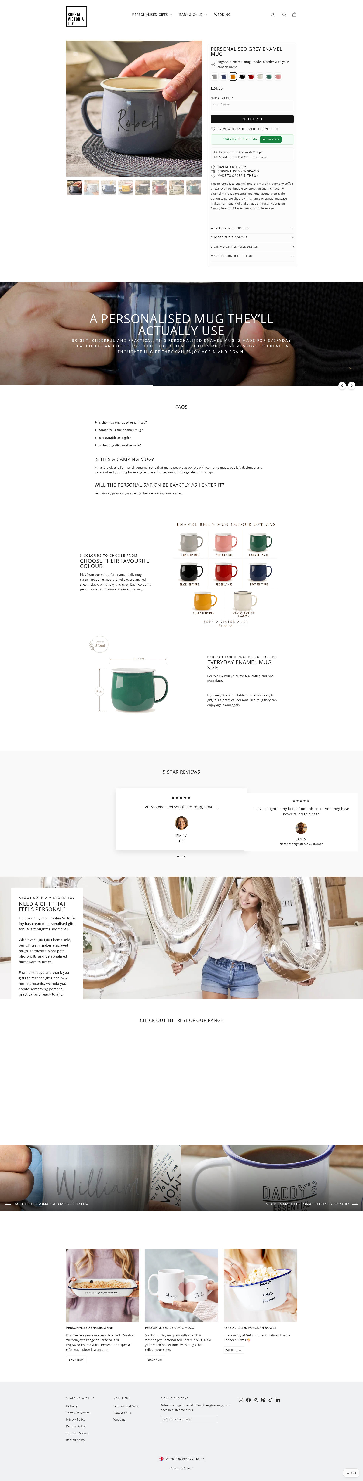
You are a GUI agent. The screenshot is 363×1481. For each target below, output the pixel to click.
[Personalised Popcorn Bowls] (260, 1285)
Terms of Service (77, 1433)
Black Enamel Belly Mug (242, 76)
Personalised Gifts (150, 14)
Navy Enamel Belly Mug (223, 76)
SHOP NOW (76, 1359)
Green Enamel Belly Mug (269, 76)
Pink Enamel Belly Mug (278, 76)
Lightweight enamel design (235, 246)
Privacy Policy (75, 1419)
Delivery (72, 1406)
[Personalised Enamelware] (102, 1285)
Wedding (222, 14)
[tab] (74, 187)
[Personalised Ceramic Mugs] (181, 1285)
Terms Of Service (77, 1413)
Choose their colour (229, 237)
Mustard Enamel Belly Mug (233, 76)
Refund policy (75, 1440)
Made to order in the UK (232, 256)
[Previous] (342, 385)
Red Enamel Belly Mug (251, 76)
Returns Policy (76, 1426)
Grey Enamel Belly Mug (214, 76)
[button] (252, 97)
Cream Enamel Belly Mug (260, 76)
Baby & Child (191, 14)
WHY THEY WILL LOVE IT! (230, 228)
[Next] (351, 385)
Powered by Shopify (181, 1467)
